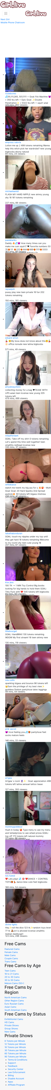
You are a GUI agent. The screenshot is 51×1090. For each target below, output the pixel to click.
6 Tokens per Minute (15, 1041)
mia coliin (10, 680)
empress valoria (13, 142)
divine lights (11, 924)
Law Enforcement (16, 1072)
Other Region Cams (14, 1000)
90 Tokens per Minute (15, 1056)
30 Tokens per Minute (15, 1050)
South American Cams (16, 1010)
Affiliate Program (16, 1084)
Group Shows (11, 1028)
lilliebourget (11, 631)
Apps (10, 1081)
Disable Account (16, 1078)
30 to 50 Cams (12, 980)
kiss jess (9, 582)
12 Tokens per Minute (15, 1044)
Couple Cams (11, 958)
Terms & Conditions (17, 1059)
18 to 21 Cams (12, 974)
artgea (8, 778)
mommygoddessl (13, 826)
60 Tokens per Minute (15, 1053)
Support (12, 1063)
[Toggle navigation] (5, 13)
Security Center (15, 1069)
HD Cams (9, 1022)
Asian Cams (10, 1007)
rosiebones (10, 93)
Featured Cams (12, 949)
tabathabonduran (13, 533)
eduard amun (11, 338)
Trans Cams (10, 961)
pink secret (10, 729)
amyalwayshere (13, 386)
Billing (11, 1075)
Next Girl (5, 19)
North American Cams (16, 997)
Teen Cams (10, 970)
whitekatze (10, 484)
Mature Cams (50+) (14, 983)
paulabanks (10, 240)
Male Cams (10, 955)
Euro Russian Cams (14, 1003)
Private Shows (12, 1025)
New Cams (10, 1031)
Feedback (12, 1066)
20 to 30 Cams (12, 977)
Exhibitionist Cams (14, 1019)
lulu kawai (10, 875)
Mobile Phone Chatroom (13, 22)
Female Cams (11, 952)
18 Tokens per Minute (15, 1047)
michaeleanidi (12, 191)
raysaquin (10, 289)
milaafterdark (11, 435)
